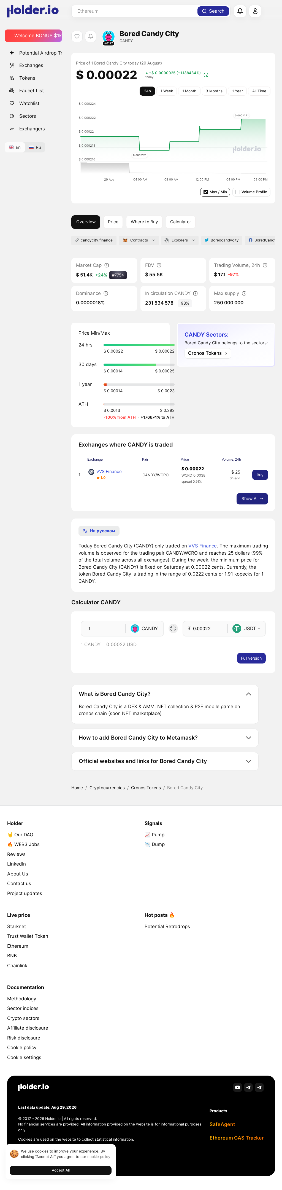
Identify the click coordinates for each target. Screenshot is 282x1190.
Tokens (27, 78)
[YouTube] (237, 1087)
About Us (17, 874)
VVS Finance (109, 471)
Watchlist (29, 103)
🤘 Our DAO (20, 834)
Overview (86, 221)
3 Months (214, 91)
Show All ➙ (252, 498)
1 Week (167, 91)
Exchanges (31, 65)
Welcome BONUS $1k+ (38, 35)
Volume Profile (254, 192)
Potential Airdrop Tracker (40, 53)
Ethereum (17, 946)
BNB (12, 955)
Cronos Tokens (146, 787)
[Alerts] (240, 11)
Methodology (21, 998)
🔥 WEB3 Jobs (23, 844)
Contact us (19, 883)
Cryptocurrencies (107, 787)
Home (77, 787)
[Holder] (33, 1087)
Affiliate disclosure (27, 1028)
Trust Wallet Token (27, 936)
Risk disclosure (23, 1038)
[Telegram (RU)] (259, 1087)
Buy (260, 475)
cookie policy (98, 1156)
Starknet (16, 926)
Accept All (61, 1170)
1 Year (237, 91)
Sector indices (23, 1008)
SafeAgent (222, 1124)
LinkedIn (16, 864)
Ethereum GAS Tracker (237, 1138)
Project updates (24, 893)
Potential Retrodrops (167, 926)
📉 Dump (155, 844)
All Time (259, 91)
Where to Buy (144, 221)
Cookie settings (24, 1057)
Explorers (180, 240)
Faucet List (31, 90)
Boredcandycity (225, 240)
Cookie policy (21, 1047)
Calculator (180, 221)
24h (147, 91)
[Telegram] (248, 1087)
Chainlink (17, 965)
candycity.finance (97, 240)
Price (113, 221)
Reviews (16, 854)
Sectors (27, 116)
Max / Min (218, 192)
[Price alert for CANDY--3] (90, 36)
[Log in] (255, 11)
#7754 (118, 275)
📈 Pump (154, 834)
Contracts (139, 240)
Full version (251, 658)
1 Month (189, 91)
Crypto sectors (23, 1018)
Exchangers (32, 128)
